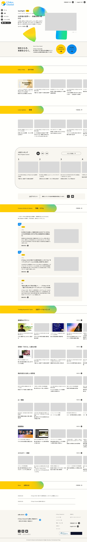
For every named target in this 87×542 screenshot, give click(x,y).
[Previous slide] (15, 21)
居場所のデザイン (23, 320)
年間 (47, 153)
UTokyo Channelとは (60, 514)
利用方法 (71, 514)
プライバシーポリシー (27, 534)
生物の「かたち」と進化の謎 (27, 347)
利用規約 (19, 534)
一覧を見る (78, 110)
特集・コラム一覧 (59, 523)
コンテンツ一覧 (59, 520)
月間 (42, 153)
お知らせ (57, 526)
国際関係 (21, 426)
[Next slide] (79, 21)
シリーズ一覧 (58, 517)
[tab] (72, 32)
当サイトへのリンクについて (75, 517)
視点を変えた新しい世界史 (26, 373)
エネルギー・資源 (23, 453)
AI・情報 (21, 400)
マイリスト (58, 528)
